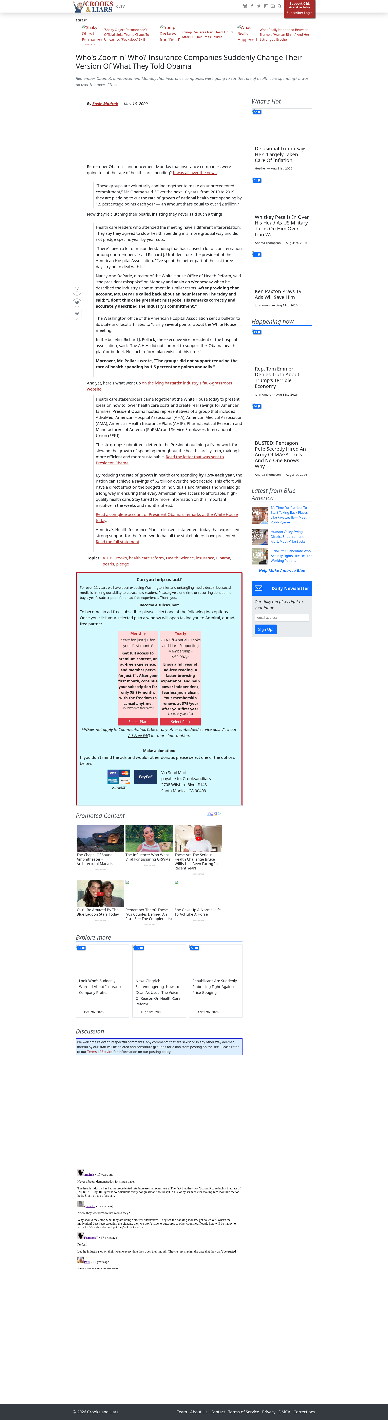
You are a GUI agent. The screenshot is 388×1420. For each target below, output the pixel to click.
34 (255, 406)
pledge (122, 564)
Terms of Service (100, 1051)
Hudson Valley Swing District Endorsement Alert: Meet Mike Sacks (288, 536)
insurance (205, 558)
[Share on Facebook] (77, 291)
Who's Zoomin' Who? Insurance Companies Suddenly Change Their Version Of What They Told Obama (189, 61)
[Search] (279, 6)
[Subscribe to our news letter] (272, 6)
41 (255, 254)
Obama (223, 558)
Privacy (268, 1412)
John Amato (263, 305)
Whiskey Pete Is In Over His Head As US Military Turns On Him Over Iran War (282, 226)
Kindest (118, 787)
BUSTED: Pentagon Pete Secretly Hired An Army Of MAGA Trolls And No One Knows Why (280, 454)
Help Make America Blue (282, 570)
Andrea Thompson (268, 243)
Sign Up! (265, 629)
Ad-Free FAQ (139, 735)
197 (136, 948)
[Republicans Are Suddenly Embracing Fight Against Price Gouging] (215, 960)
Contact (218, 1412)
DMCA (284, 1412)
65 (79, 948)
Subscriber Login (300, 13)
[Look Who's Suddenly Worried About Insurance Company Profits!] (102, 960)
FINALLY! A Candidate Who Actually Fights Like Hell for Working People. (291, 556)
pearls (108, 564)
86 (77, 314)
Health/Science (180, 558)
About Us (199, 1412)
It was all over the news (195, 172)
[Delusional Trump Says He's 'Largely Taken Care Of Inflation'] (282, 126)
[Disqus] (159, 1218)
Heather (260, 168)
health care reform (146, 558)
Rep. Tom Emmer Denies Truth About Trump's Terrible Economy (277, 377)
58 (192, 948)
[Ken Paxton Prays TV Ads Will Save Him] (282, 268)
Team (182, 1412)
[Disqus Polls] (159, 1111)
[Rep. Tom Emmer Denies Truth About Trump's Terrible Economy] (282, 346)
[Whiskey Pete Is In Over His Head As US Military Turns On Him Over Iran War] (282, 194)
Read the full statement (117, 541)
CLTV (120, 6)
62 (255, 112)
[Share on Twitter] (77, 303)
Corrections (304, 1412)
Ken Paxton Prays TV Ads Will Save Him (278, 294)
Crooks (120, 558)
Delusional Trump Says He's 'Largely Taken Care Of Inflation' (281, 154)
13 (255, 332)
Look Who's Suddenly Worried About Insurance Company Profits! (100, 986)
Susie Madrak (105, 103)
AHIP (107, 558)
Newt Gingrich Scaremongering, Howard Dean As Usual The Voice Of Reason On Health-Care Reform (158, 992)
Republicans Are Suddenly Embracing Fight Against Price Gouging (214, 986)
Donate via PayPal (145, 777)
